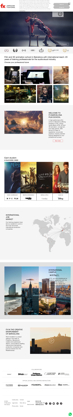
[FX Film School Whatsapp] (70, 414)
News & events (30, 404)
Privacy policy (15, 406)
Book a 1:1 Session (61, 44)
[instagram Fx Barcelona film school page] (46, 403)
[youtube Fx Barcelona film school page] (54, 403)
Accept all (61, 7)
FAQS (28, 401)
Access (21, 406)
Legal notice (15, 402)
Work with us (23, 402)
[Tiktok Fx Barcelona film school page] (61, 403)
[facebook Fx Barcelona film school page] (50, 403)
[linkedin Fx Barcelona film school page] (57, 403)
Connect (22, 399)
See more (58, 141)
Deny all (62, 4)
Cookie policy (15, 399)
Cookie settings (22, 10)
